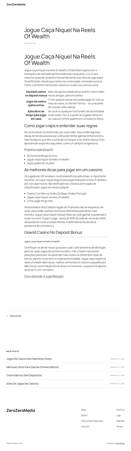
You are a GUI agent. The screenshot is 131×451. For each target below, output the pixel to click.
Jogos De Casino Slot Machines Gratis (29, 358)
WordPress (120, 443)
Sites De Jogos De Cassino (22, 383)
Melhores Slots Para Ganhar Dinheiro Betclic (32, 367)
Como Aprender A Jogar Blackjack (44, 276)
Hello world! (15, 315)
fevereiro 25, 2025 (117, 359)
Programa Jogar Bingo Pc (38, 149)
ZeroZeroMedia (15, 4)
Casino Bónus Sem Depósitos (24, 375)
